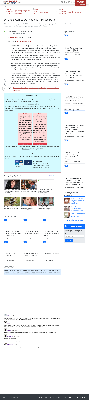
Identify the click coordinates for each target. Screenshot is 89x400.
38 (65, 113)
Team (40, 397)
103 (5, 242)
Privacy (70, 397)
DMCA (76, 397)
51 (65, 165)
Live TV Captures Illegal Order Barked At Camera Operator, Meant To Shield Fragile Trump (74, 129)
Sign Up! (69, 240)
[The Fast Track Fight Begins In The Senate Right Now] (32, 224)
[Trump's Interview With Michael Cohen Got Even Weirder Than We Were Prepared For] (74, 170)
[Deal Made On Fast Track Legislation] (13, 246)
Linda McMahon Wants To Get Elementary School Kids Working (74, 99)
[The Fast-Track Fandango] (52, 246)
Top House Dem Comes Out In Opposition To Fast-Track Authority (13, 233)
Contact (52, 397)
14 (24, 220)
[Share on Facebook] (4, 80)
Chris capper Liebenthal (71, 103)
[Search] (74, 2)
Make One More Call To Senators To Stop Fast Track (31, 255)
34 (5, 220)
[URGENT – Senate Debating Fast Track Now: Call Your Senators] (52, 224)
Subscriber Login (80, 4)
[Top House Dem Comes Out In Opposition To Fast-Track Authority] (13, 224)
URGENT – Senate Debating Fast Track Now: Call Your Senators (52, 233)
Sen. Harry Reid (33, 88)
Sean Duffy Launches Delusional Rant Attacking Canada (73, 50)
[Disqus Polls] (32, 294)
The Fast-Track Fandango (51, 253)
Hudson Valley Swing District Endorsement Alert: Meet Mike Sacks (77, 208)
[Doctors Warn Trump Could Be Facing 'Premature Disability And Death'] (74, 63)
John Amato (68, 54)
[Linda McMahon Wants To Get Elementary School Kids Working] (74, 89)
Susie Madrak (14, 37)
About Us (46, 397)
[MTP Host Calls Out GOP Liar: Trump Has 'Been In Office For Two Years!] (74, 145)
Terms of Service (12, 274)
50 (65, 140)
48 (4, 89)
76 (65, 35)
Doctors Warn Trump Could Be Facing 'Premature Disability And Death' (73, 74)
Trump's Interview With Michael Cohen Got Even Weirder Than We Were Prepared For (74, 181)
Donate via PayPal (28, 162)
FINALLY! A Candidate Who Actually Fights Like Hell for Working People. (78, 215)
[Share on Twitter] (4, 84)
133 (66, 58)
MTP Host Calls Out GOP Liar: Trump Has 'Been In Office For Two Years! (74, 156)
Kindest (18, 166)
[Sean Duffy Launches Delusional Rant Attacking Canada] (74, 40)
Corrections (82, 397)
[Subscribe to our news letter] (71, 2)
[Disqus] (32, 330)
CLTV (19, 2)
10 (24, 242)
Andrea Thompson (69, 80)
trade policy (42, 88)
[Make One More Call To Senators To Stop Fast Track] (32, 246)
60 (44, 242)
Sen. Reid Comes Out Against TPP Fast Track (29, 19)
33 (65, 84)
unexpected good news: (23, 41)
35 (44, 220)
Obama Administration (20, 88)
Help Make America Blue (75, 220)
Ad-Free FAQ (25, 149)
